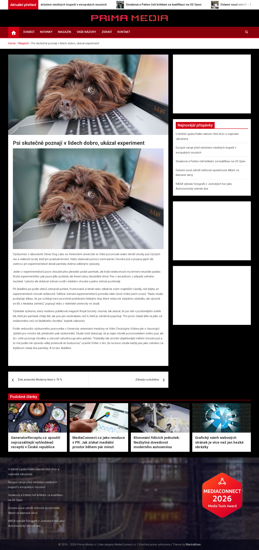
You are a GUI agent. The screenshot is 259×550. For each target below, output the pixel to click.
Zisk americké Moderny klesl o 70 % (40, 379)
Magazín (64, 32)
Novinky (46, 32)
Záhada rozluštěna (147, 379)
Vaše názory (86, 32)
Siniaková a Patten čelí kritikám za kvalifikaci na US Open (211, 161)
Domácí (28, 32)
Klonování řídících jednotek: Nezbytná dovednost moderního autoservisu (157, 442)
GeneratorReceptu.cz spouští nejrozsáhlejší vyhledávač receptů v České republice (35, 442)
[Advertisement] (212, 84)
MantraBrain (193, 544)
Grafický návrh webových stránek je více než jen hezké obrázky (219, 442)
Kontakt (123, 32)
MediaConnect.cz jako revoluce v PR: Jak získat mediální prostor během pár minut (98, 442)
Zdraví (107, 32)
